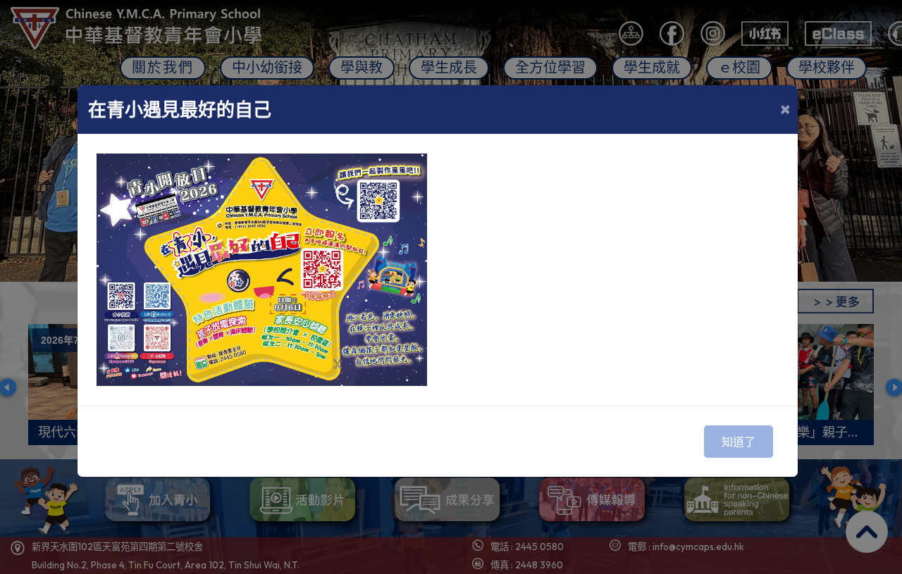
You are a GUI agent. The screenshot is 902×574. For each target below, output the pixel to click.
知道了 (738, 442)
